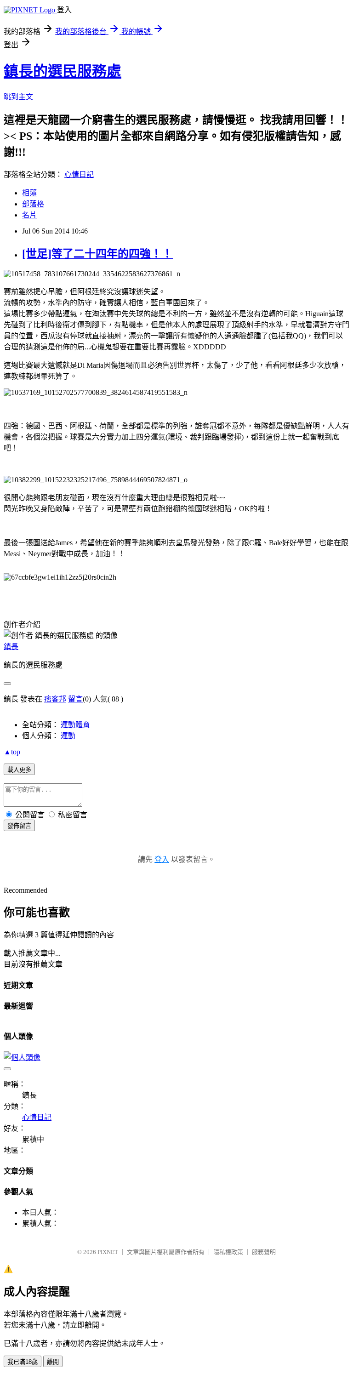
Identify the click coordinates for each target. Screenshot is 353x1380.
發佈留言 (19, 825)
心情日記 (79, 174)
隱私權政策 (228, 1252)
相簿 (29, 193)
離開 (53, 1361)
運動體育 (75, 725)
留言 (75, 699)
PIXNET (107, 1252)
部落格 (33, 204)
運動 (68, 736)
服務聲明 (264, 1252)
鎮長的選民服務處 (62, 71)
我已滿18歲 (22, 1361)
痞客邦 (55, 699)
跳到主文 (18, 97)
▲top (12, 752)
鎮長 (11, 646)
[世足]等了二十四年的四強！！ (97, 254)
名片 (29, 215)
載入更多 (19, 769)
